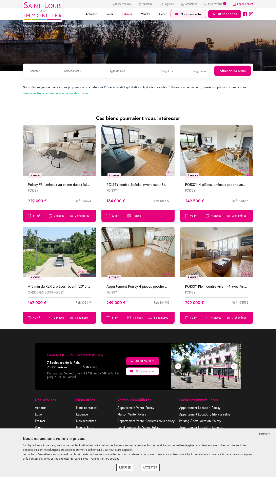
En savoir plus (80, 458)
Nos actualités (86, 421)
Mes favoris (216, 4)
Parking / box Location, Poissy (200, 421)
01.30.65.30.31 (227, 14)
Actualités (191, 4)
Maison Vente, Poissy (131, 414)
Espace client (245, 4)
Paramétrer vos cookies (105, 458)
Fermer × (264, 434)
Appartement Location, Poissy (199, 408)
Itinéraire (147, 4)
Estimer (127, 14)
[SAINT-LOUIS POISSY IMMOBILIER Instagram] (251, 14)
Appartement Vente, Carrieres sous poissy (146, 421)
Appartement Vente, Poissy (135, 408)
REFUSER (125, 467)
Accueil (27, 26)
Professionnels (43, 26)
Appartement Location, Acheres (201, 427)
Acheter (91, 14)
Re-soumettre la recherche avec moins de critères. (56, 93)
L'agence (169, 4)
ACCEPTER (150, 467)
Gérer (162, 14)
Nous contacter (191, 14)
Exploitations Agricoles (68, 26)
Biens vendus (123, 4)
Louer (109, 14)
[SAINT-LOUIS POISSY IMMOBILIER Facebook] (245, 14)
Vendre (145, 14)
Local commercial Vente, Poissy (138, 427)
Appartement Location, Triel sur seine (204, 414)
